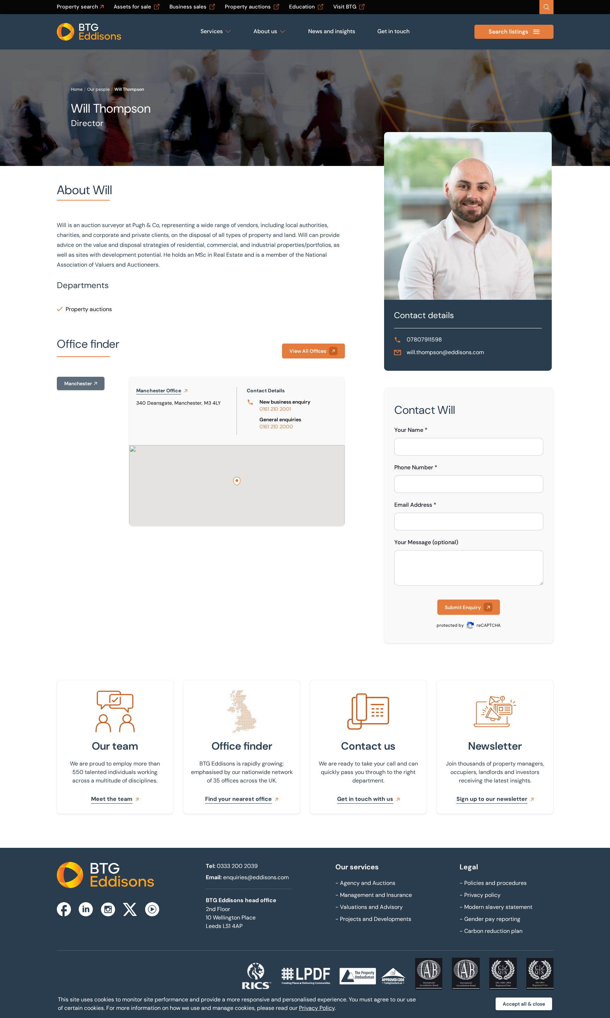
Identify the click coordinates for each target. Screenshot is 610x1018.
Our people (98, 89)
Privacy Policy (317, 1008)
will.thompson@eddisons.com (445, 352)
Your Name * (410, 430)
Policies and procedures (493, 883)
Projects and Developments (373, 919)
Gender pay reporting (490, 919)
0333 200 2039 (237, 866)
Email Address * (415, 504)
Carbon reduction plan (491, 931)
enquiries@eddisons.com (256, 877)
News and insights (331, 31)
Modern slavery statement (496, 907)
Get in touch (393, 31)
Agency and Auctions (365, 883)
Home (77, 89)
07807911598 (424, 339)
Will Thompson (129, 89)
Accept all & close (524, 1004)
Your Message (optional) (426, 542)
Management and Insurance (373, 895)
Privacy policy (480, 895)
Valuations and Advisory (369, 907)
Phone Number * (415, 467)
